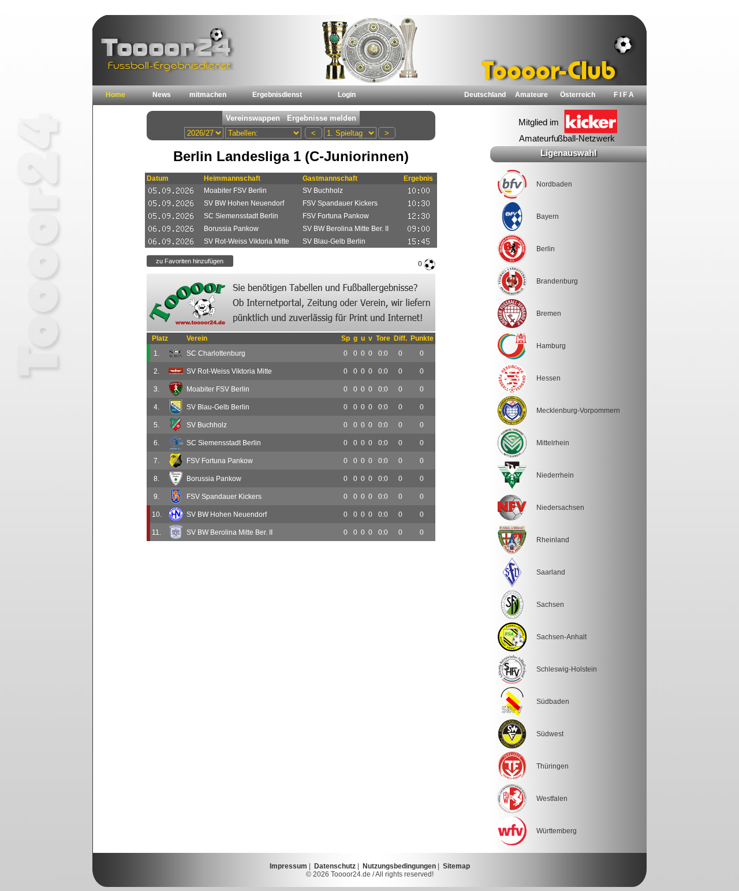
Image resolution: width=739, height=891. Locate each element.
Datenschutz (335, 866)
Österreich (577, 95)
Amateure (531, 95)
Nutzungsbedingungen (399, 866)
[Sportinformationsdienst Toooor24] (291, 302)
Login (347, 95)
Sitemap (456, 866)
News (161, 95)
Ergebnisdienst (277, 95)
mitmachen (207, 95)
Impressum (288, 866)
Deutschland (485, 95)
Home (115, 95)
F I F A (624, 95)
